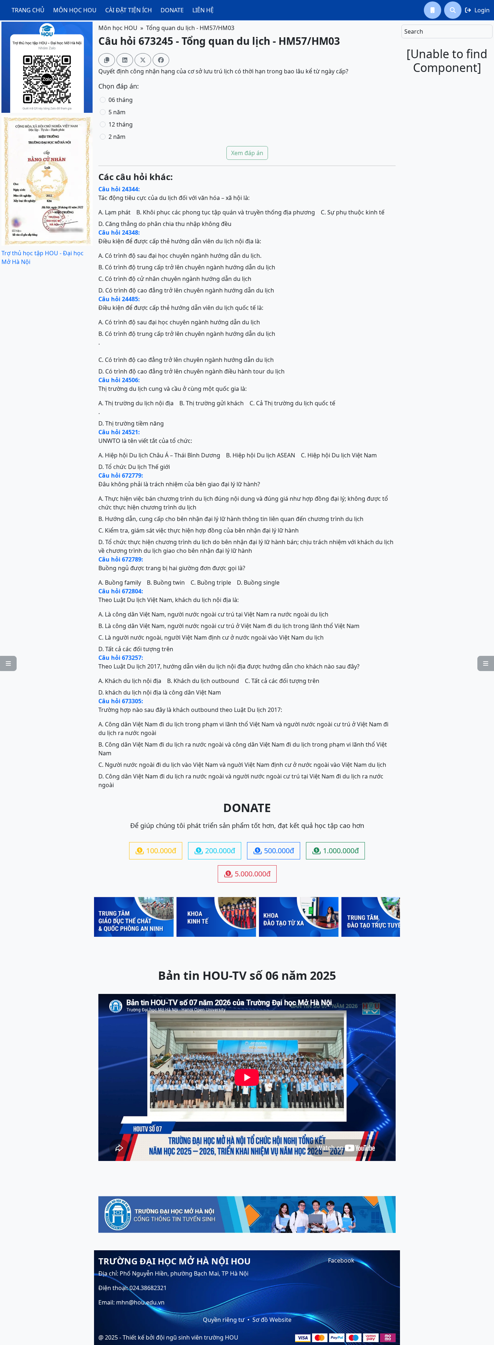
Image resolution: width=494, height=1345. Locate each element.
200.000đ (215, 850)
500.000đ (274, 850)
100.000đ (156, 850)
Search (413, 31)
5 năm (116, 112)
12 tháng (120, 124)
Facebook (341, 1260)
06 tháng (120, 100)
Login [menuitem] (477, 10)
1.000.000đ (335, 850)
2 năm (116, 137)
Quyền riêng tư (223, 1320)
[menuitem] (28, 10)
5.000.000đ (247, 874)
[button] (432, 10)
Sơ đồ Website (271, 1320)
